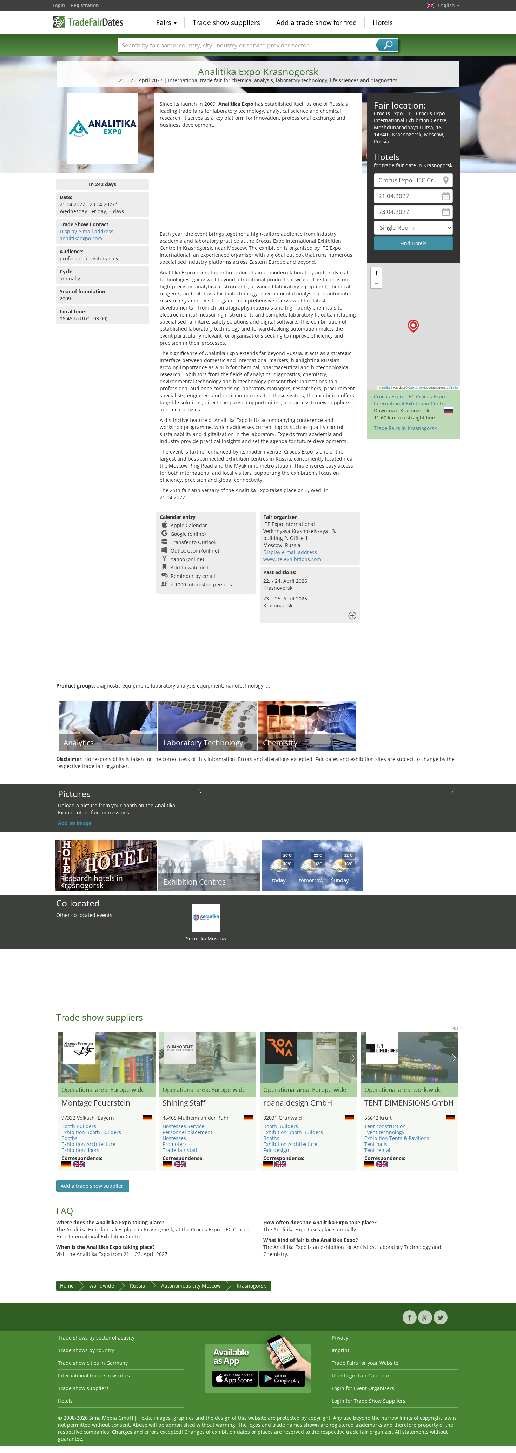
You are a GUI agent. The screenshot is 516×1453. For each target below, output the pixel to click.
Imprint (340, 1350)
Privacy (340, 1337)
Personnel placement (187, 1132)
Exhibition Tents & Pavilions (396, 1138)
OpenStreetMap (418, 387)
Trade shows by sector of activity (96, 1337)
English (447, 5)
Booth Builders (78, 1126)
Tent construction (385, 1126)
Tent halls (376, 1144)
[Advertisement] (258, 181)
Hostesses (174, 1138)
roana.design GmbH (297, 1103)
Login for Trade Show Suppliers (368, 1400)
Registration (85, 5)
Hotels (383, 22)
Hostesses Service (183, 1126)
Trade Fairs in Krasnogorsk (405, 428)
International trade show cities (94, 1375)
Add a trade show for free (316, 22)
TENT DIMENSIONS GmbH (409, 1103)
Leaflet (385, 387)
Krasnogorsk (251, 1285)
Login (59, 5)
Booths (69, 1138)
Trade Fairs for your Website (365, 1363)
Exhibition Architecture (88, 1144)
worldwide (102, 1285)
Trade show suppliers (226, 22)
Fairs (164, 22)
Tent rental (377, 1150)
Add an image (74, 823)
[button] (413, 326)
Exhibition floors (80, 1150)
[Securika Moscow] (206, 917)
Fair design (276, 1150)
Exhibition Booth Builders (91, 1132)
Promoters (175, 1144)
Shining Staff (184, 1103)
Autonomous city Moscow (191, 1285)
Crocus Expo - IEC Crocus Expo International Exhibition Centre (410, 400)
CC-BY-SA (452, 387)
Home (67, 1285)
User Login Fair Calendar (361, 1375)
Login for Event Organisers (363, 1388)
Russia (137, 1285)
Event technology (384, 1132)
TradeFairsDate (88, 22)
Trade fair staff (180, 1150)
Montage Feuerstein (95, 1103)
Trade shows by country (86, 1350)
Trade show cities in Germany (93, 1363)
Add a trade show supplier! (93, 1185)
